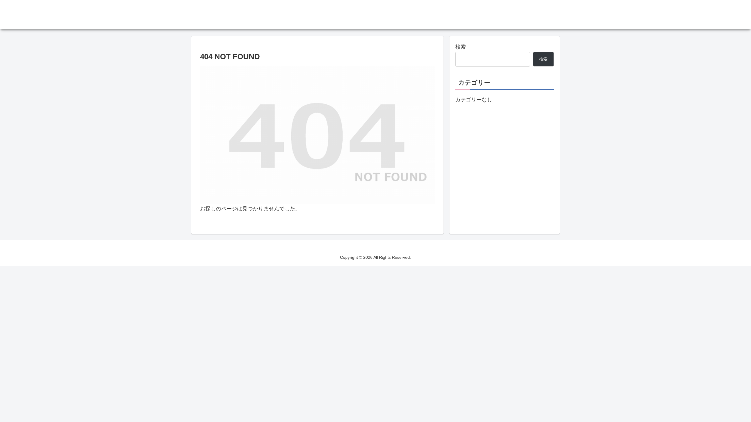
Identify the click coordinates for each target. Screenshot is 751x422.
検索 (460, 47)
